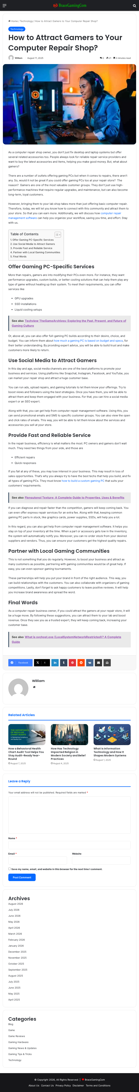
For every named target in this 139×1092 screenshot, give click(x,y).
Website (76, 853)
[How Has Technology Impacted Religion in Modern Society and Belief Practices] (69, 734)
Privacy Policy (63, 1085)
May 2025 (14, 993)
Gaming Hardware (18, 1042)
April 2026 (14, 927)
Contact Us (47, 1085)
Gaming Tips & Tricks (20, 1054)
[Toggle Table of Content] (56, 235)
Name (12, 838)
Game (11, 1030)
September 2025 (17, 969)
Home (14, 21)
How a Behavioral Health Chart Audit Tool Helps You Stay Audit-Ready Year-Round (26, 754)
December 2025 (17, 951)
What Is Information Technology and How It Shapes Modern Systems (110, 752)
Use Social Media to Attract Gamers (34, 244)
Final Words (19, 256)
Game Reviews (16, 1036)
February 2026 (16, 939)
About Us (34, 1085)
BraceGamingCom (95, 1079)
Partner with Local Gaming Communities (36, 252)
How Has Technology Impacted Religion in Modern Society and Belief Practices (68, 754)
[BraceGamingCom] (69, 5)
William (18, 58)
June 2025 (14, 987)
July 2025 (13, 981)
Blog (10, 1024)
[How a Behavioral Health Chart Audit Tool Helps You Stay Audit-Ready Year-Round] (26, 734)
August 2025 (15, 975)
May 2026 (14, 921)
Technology (26, 21)
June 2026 (14, 915)
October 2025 (16, 963)
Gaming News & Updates (22, 1048)
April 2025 (14, 999)
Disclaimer (78, 1085)
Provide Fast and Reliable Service (32, 248)
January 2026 (16, 945)
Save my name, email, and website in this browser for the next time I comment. (56, 869)
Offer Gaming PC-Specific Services (33, 239)
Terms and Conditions (98, 1085)
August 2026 (15, 903)
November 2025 (17, 957)
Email (12, 853)
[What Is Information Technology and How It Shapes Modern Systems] (112, 734)
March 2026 (15, 933)
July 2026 (13, 909)
